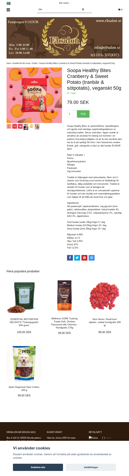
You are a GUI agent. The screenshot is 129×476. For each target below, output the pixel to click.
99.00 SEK (104, 332)
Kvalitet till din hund (22, 63)
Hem (10, 63)
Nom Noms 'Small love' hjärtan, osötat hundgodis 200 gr (105, 322)
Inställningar (91, 467)
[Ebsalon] (64, 38)
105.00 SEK (24, 332)
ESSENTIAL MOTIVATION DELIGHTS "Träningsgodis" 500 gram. (24, 322)
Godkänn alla (38, 467)
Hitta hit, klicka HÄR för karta (61, 438)
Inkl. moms (65, 3)
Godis (35, 63)
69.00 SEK (24, 395)
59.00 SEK (64, 333)
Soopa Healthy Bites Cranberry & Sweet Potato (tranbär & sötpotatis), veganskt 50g (77, 63)
